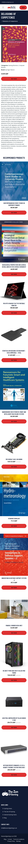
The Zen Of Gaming (9, 811)
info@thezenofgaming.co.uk (8, 2)
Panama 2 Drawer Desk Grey (14, 625)
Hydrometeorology (14, 518)
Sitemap (18, 841)
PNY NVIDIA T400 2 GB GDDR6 (14, 459)
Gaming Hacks (8, 808)
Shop (23, 7)
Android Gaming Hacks (10, 815)
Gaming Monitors (13, 65)
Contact (10, 839)
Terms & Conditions (18, 839)
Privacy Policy (11, 841)
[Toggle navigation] (3, 7)
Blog (5, 818)
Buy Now (14, 79)
